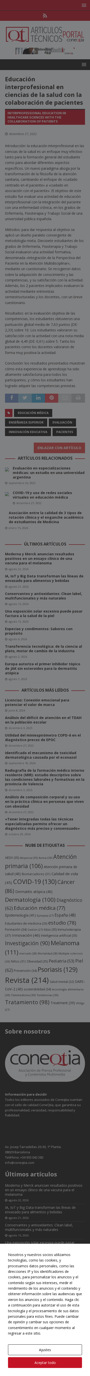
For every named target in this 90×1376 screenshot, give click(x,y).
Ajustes (45, 1349)
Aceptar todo (45, 1362)
